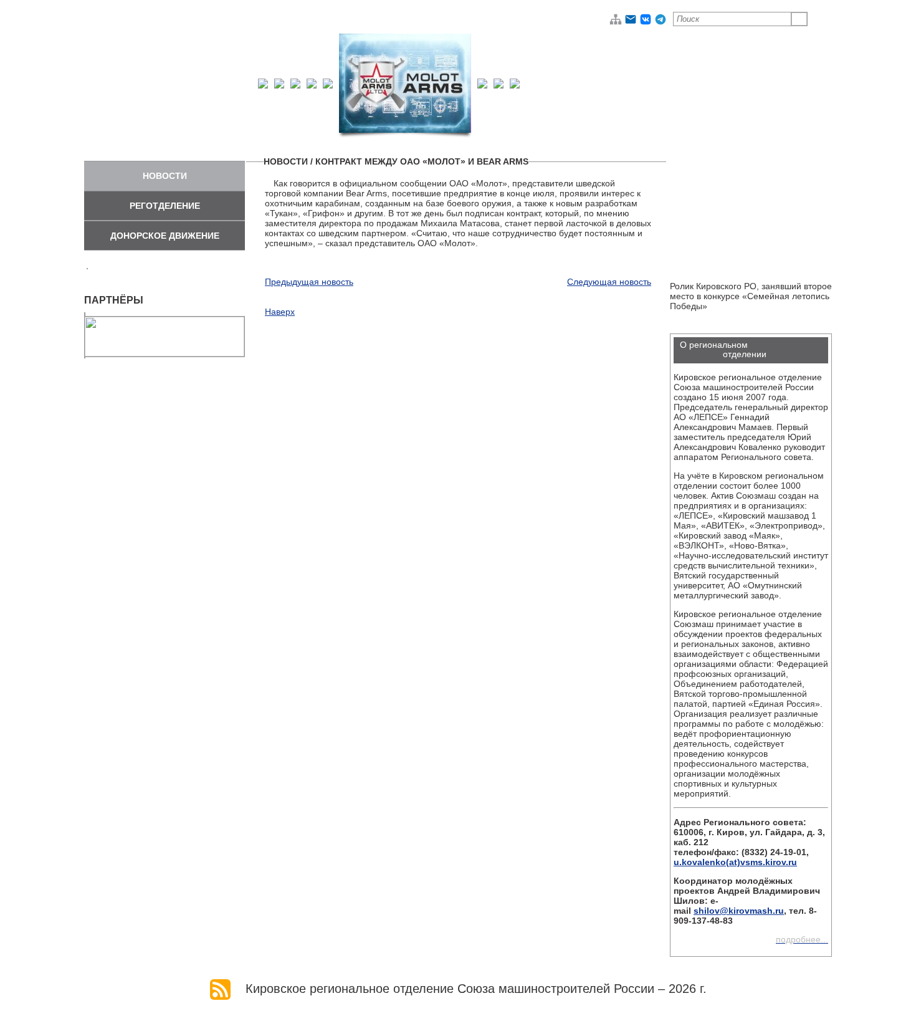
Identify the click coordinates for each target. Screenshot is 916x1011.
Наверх (280, 312)
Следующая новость (609, 282)
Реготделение (165, 206)
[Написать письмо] (630, 22)
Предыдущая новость (309, 282)
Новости (165, 176)
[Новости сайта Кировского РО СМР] (220, 988)
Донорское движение (164, 236)
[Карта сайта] (615, 22)
